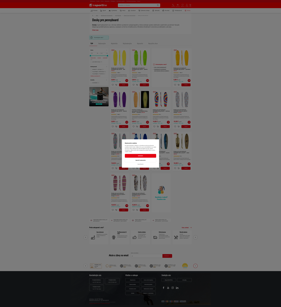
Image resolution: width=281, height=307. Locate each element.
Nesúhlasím (141, 164)
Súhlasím (140, 155)
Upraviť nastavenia (140, 160)
